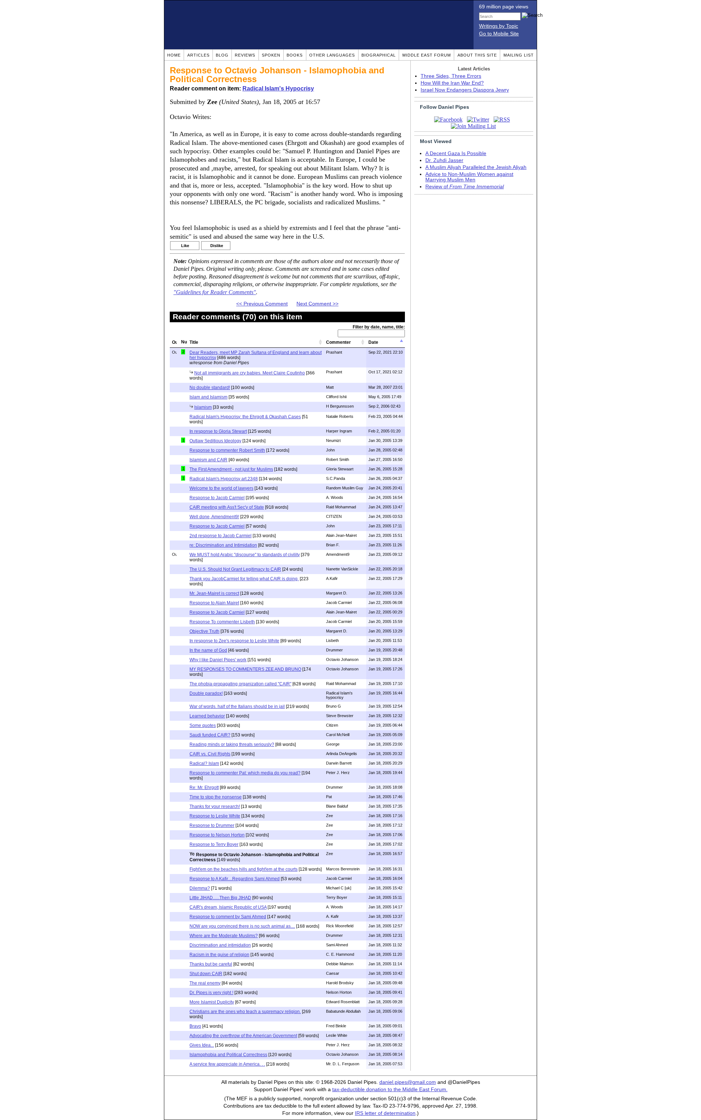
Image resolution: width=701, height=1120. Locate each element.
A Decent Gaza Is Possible (455, 153)
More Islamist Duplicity (211, 1002)
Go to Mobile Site (499, 33)
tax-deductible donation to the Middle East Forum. (390, 1089)
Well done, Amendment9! (214, 516)
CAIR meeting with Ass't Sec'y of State (226, 507)
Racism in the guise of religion (219, 954)
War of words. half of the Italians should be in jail (237, 706)
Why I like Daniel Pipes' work (217, 659)
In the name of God (208, 650)
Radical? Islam (204, 763)
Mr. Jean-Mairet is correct (214, 593)
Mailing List (518, 55)
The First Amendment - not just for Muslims (231, 469)
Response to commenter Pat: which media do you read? (244, 772)
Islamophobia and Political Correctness (228, 1054)
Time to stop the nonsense (215, 797)
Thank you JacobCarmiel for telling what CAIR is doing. (244, 578)
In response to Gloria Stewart (218, 431)
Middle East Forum (426, 55)
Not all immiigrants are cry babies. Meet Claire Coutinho (249, 373)
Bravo (195, 1026)
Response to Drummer (211, 825)
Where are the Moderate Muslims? (223, 935)
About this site (477, 55)
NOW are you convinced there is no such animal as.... (242, 926)
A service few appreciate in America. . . (227, 1064)
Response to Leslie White (214, 816)
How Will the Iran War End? (452, 83)
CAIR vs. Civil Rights (209, 754)
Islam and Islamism (208, 397)
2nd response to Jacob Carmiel (220, 535)
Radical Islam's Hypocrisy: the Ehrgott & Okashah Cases (245, 416)
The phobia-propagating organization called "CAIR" (240, 683)
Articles (198, 55)
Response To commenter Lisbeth (222, 621)
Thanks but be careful (210, 964)
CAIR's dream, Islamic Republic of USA (228, 907)
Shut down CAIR (205, 973)
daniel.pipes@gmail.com (407, 1082)
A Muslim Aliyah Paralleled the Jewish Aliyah (475, 167)
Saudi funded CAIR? (209, 735)
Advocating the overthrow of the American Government (243, 1035)
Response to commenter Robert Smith (227, 450)
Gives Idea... (201, 1045)
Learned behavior (207, 716)
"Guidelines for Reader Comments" (214, 292)
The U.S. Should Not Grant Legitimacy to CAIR (235, 569)
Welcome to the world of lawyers (221, 488)
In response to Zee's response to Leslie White (234, 640)
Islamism (203, 407)
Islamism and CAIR (208, 459)
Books (295, 55)
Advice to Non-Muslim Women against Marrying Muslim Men (469, 177)
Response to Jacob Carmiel (217, 497)
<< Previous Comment (262, 304)
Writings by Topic (498, 26)
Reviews (245, 55)
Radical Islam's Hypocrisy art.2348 (223, 478)
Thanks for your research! (214, 806)
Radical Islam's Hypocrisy (278, 88)
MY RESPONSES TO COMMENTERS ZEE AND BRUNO (245, 669)
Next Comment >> (317, 304)
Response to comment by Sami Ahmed (227, 916)
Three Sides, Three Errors (451, 76)
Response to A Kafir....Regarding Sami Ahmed (234, 878)
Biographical (378, 55)
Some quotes (202, 725)
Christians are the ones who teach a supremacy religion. (245, 1011)
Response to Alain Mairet (214, 602)
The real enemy (205, 983)
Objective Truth (204, 631)
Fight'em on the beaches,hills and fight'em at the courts (243, 869)
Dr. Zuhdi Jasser (444, 160)
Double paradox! (206, 693)
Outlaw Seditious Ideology (215, 440)
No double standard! (209, 387)
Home (174, 55)
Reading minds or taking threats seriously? (231, 744)
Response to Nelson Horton (217, 835)
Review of (464, 186)
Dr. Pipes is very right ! (211, 992)
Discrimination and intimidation (220, 945)
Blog (222, 55)
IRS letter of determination (385, 1113)
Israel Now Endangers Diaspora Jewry (465, 90)
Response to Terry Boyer (213, 844)
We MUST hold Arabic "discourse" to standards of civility (244, 554)
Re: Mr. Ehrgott (204, 787)
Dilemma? (199, 888)
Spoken (271, 55)
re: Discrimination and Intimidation (223, 545)
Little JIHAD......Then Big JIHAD (220, 897)
